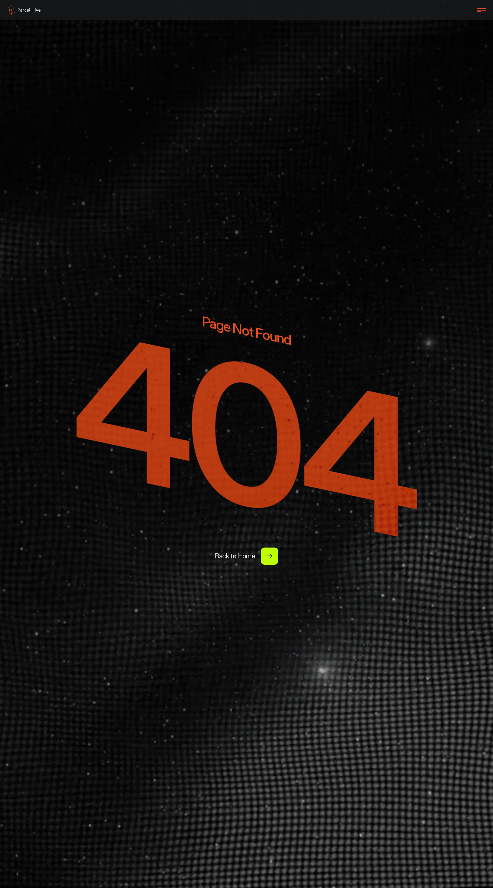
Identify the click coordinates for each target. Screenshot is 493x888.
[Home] (24, 10)
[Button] (269, 556)
